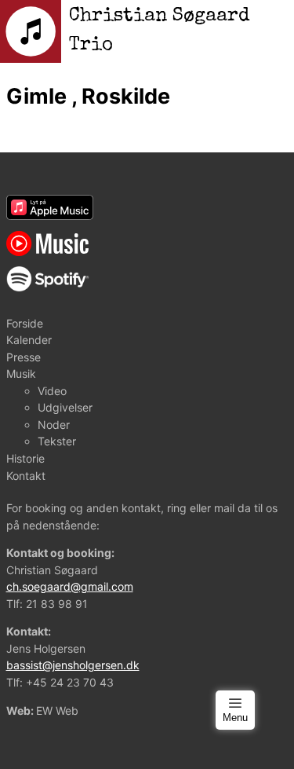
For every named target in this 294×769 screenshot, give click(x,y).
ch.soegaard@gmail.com (69, 586)
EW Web (57, 710)
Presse (23, 357)
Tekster (57, 441)
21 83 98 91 (57, 603)
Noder (54, 424)
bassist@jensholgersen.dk (73, 665)
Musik (21, 373)
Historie (25, 458)
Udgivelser (65, 407)
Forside (24, 323)
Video (52, 390)
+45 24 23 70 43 (70, 682)
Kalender (29, 339)
